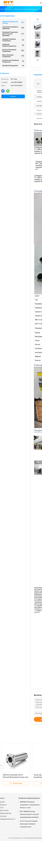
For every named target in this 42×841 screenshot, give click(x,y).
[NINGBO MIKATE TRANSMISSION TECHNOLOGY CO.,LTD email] (3, 91)
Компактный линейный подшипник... (13, 61)
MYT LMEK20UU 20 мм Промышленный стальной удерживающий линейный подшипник (29, 815)
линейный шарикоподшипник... (13, 45)
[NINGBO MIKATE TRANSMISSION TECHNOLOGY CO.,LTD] (9, 3)
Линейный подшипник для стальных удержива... (13, 33)
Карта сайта (4, 810)
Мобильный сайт (6, 813)
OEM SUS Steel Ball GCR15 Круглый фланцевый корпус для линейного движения (15, 777)
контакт (13, 96)
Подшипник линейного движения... (13, 27)
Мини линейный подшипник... (13, 55)
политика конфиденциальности (7, 817)
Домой (2, 802)
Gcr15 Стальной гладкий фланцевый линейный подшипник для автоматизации (28, 824)
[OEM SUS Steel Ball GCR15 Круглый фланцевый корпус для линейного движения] (16, 758)
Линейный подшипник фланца (29, 798)
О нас (2, 807)
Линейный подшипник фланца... (13, 22)
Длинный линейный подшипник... (13, 50)
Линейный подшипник (13, 65)
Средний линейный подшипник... (13, 40)
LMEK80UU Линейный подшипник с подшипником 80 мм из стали (30, 804)
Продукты (3, 805)
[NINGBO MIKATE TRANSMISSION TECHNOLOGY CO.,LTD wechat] (7, 91)
